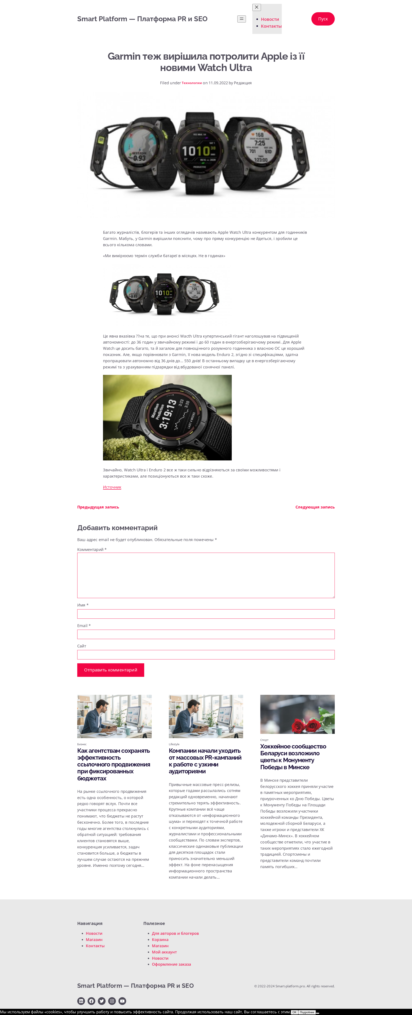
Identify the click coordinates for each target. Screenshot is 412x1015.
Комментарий (92, 549)
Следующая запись (315, 507)
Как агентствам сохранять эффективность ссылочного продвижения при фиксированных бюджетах (113, 764)
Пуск (323, 19)
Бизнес (81, 744)
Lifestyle (174, 744)
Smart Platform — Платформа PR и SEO (142, 19)
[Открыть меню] (241, 19)
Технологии (192, 83)
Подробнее (307, 1012)
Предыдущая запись (98, 507)
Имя (83, 605)
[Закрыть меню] (256, 7)
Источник (112, 487)
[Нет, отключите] (317, 1013)
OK (294, 1012)
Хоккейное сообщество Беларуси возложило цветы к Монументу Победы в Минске (293, 757)
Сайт (81, 646)
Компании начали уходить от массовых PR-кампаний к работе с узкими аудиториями (205, 761)
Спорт (264, 740)
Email (84, 625)
